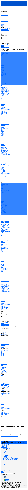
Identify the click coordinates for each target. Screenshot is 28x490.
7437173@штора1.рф (5, 28)
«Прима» (2, 105)
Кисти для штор (4, 92)
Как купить (3, 24)
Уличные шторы (4, 89)
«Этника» (3, 108)
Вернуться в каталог (14, 436)
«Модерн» (3, 99)
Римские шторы (4, 87)
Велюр (2, 56)
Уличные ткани (4, 84)
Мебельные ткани (4, 53)
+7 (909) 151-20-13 (5, 179)
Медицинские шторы (5, 86)
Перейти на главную (5, 436)
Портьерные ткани (4, 64)
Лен (1, 77)
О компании (3, 23)
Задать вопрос (4, 443)
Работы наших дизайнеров (10, 451)
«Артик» (2, 101)
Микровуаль (3, 78)
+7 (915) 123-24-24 (5, 180)
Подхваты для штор (5, 93)
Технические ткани (5, 73)
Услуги (2, 174)
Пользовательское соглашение (10, 459)
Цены (2, 178)
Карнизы (2, 159)
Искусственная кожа (5, 59)
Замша (2, 58)
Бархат (2, 54)
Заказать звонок (4, 29)
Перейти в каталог (4, 15)
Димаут (2, 67)
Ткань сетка (3, 80)
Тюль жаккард (3, 83)
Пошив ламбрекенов (5, 112)
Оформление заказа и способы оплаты (12, 452)
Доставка (2, 25)
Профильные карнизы (5, 109)
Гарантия (6, 453)
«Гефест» (3, 103)
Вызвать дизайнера (5, 30)
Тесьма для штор (4, 94)
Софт (2, 71)
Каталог (2, 462)
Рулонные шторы (4, 88)
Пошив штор (3, 111)
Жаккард (2, 57)
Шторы (2, 149)
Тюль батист (3, 81)
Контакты (2, 26)
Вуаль (2, 76)
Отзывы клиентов (8, 457)
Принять (25, 485)
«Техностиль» (3, 107)
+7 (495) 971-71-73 (13, 180)
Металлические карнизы (6, 100)
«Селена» (3, 106)
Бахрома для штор (5, 91)
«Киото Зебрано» (4, 98)
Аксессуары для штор (5, 154)
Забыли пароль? (4, 44)
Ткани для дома (4, 74)
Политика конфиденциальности (11, 458)
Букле (2, 55)
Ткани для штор (4, 116)
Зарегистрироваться (5, 47)
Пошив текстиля (4, 113)
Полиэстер (3, 69)
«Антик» (2, 97)
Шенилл (2, 63)
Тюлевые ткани (4, 75)
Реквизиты (6, 460)
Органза (2, 79)
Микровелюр (3, 60)
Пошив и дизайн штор (5, 470)
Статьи (5, 456)
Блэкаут (2, 66)
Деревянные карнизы (5, 96)
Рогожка (2, 61)
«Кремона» (3, 104)
